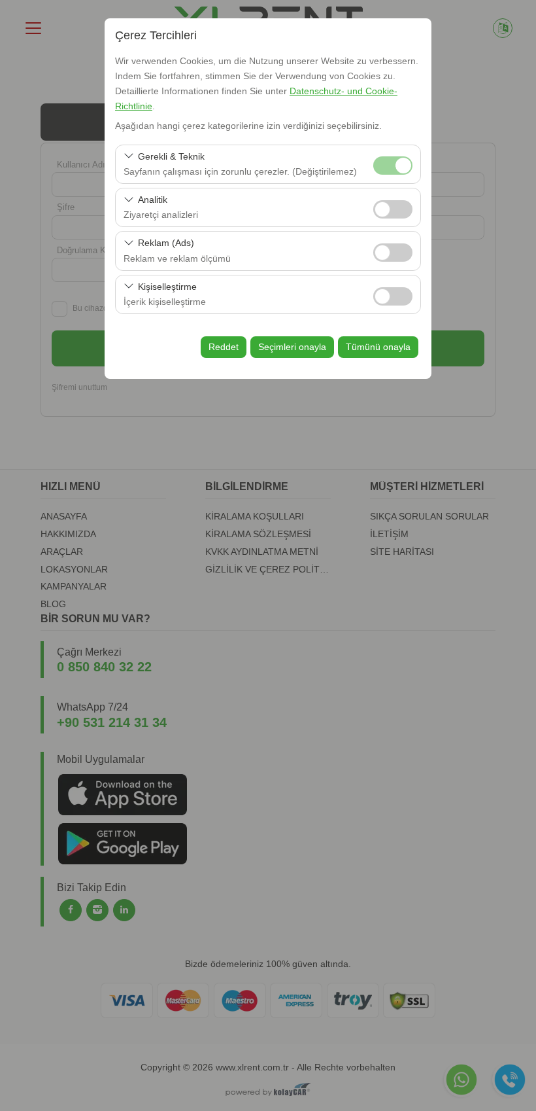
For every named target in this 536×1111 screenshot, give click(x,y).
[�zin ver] (392, 208)
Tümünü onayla (378, 347)
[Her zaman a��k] (392, 164)
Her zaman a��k (392, 165)
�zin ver (392, 209)
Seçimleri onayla (292, 347)
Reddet (224, 347)
